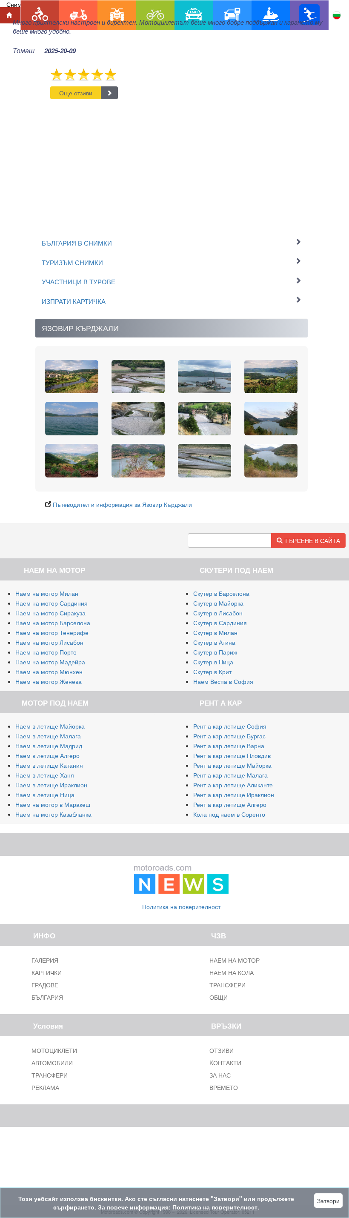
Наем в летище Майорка (50, 726)
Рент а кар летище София (229, 726)
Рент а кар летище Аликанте (233, 785)
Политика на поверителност (181, 906)
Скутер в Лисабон (218, 613)
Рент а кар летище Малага (230, 775)
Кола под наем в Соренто (229, 814)
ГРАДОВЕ (44, 985)
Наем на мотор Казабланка (53, 814)
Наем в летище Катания (49, 765)
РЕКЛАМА (45, 1087)
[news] (181, 877)
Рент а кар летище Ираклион (233, 794)
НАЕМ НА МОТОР (234, 960)
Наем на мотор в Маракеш (52, 804)
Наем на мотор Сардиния (51, 603)
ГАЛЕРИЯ (44, 960)
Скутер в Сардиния (220, 622)
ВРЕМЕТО (223, 1087)
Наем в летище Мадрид (48, 745)
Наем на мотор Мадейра (50, 662)
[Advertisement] (171, 163)
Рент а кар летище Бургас (229, 736)
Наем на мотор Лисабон (49, 642)
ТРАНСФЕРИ (227, 985)
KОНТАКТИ (225, 1062)
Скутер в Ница (213, 662)
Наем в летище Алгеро (47, 755)
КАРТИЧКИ (46, 972)
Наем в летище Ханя (44, 775)
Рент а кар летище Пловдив (232, 755)
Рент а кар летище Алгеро (229, 804)
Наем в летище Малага (48, 736)
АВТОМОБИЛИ (52, 1062)
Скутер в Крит (212, 671)
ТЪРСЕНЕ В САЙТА (311, 540)
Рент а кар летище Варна (228, 745)
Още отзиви (75, 93)
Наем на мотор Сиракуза (50, 613)
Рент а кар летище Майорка (232, 765)
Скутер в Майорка (218, 603)
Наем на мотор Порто (46, 652)
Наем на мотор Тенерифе (52, 632)
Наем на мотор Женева (48, 681)
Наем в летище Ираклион (51, 785)
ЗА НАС (220, 1075)
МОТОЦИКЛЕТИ (54, 1050)
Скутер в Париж (215, 652)
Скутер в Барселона (221, 593)
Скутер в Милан (215, 632)
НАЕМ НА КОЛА (231, 972)
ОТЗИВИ (221, 1050)
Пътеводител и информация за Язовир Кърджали (122, 504)
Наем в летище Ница (44, 794)
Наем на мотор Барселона (52, 622)
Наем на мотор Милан (46, 593)
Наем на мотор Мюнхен (49, 671)
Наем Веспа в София (223, 681)
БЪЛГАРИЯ (47, 997)
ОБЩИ (218, 997)
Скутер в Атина (214, 642)
